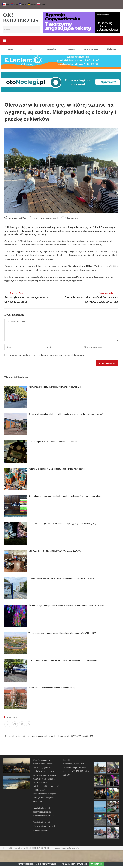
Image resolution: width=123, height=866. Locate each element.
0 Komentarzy (72, 218)
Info (31, 49)
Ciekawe (11, 49)
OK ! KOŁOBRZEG (34, 848)
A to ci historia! (91, 49)
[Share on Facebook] (15, 724)
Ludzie (71, 49)
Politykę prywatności (78, 864)
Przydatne (51, 49)
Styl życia (111, 49)
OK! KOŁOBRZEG (20, 17)
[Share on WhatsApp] (29, 724)
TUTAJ (89, 266)
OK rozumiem (96, 864)
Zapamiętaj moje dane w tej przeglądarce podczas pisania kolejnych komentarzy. (47, 355)
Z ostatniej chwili (49, 218)
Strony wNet (74, 848)
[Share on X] (7, 724)
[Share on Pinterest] (22, 724)
